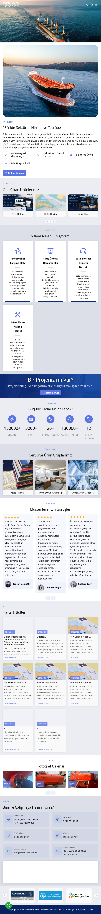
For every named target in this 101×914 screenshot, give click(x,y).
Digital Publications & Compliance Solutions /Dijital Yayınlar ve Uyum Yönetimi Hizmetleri (16, 640)
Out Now (41, 636)
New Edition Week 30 (81, 682)
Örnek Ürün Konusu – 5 (83, 213)
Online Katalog (16, 173)
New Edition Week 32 (15, 682)
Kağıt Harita (18, 213)
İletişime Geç (52, 392)
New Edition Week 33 (81, 636)
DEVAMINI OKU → (12, 657)
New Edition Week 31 (48, 682)
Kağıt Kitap (50, 213)
